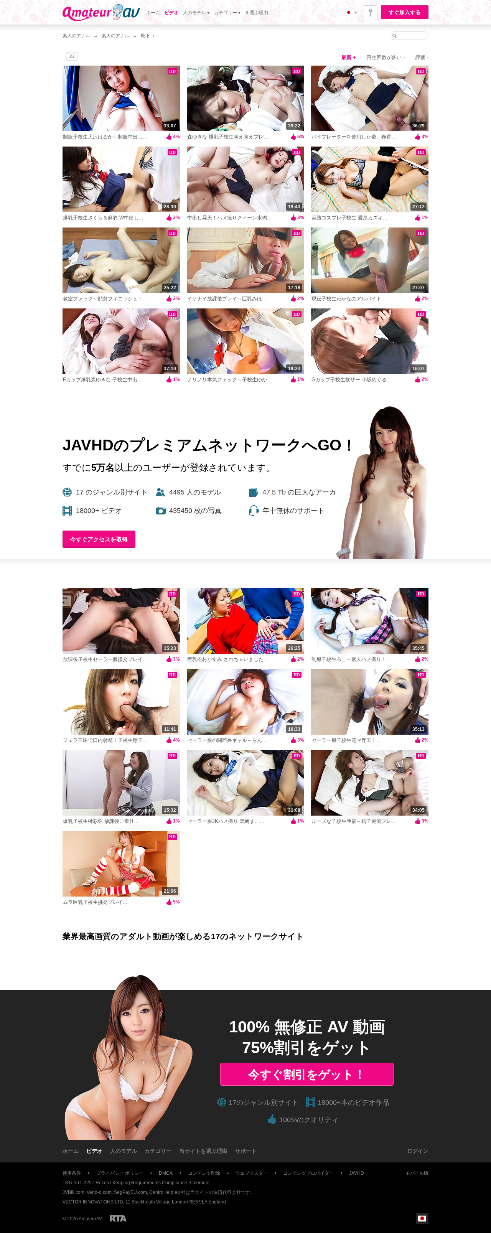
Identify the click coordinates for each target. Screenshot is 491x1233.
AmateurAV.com (101, 12)
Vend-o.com (99, 1192)
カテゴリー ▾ (227, 12)
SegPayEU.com (130, 1192)
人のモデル (123, 1151)
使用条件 (72, 1173)
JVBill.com (73, 1192)
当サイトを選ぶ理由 (203, 1151)
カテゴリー (158, 1151)
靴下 (145, 35)
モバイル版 (416, 1173)
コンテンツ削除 (204, 1173)
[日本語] (422, 1218)
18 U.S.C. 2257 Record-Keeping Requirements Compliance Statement (136, 1182)
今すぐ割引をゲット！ (307, 1074)
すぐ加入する (405, 12)
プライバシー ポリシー (119, 1173)
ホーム (153, 12)
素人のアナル (76, 35)
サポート (246, 1151)
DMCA (166, 1173)
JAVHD (356, 1173)
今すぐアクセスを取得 (99, 539)
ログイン (417, 1151)
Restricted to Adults (118, 1218)
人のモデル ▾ (196, 12)
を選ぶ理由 (256, 12)
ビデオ (171, 12)
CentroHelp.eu (164, 1192)
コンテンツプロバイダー (308, 1173)
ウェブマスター (252, 1173)
